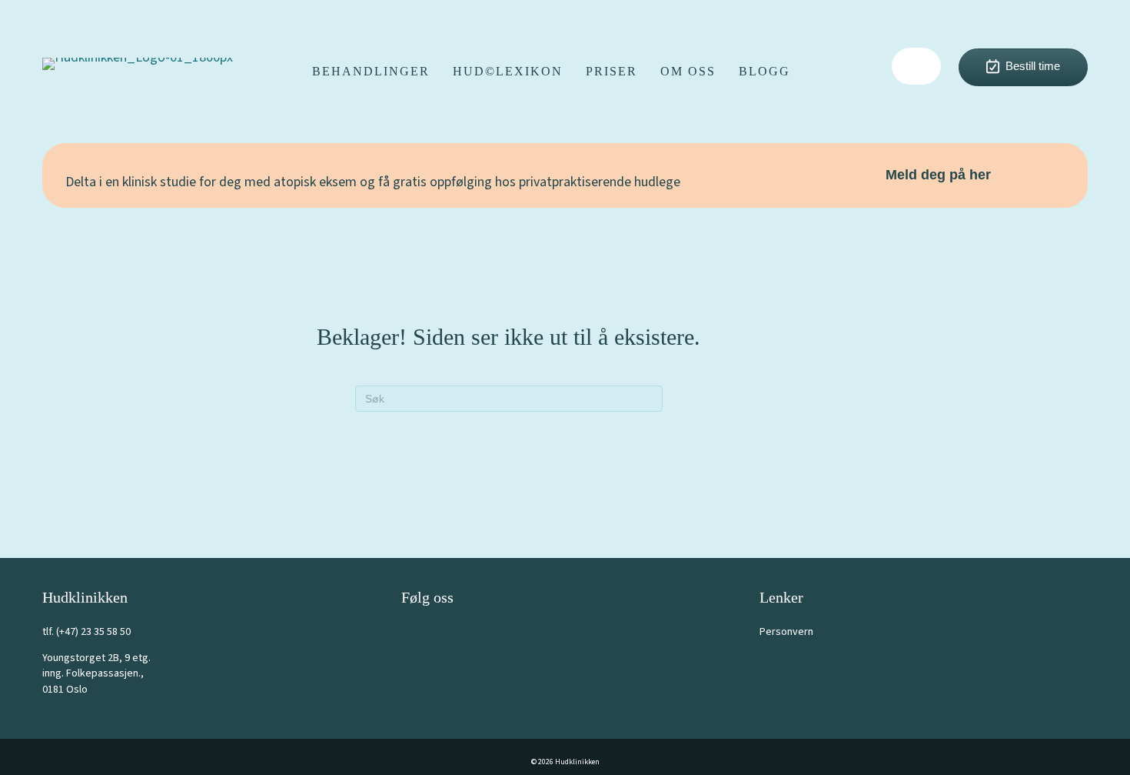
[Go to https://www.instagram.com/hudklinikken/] (447, 630)
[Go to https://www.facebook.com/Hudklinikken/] (412, 630)
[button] (916, 66)
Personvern (786, 632)
